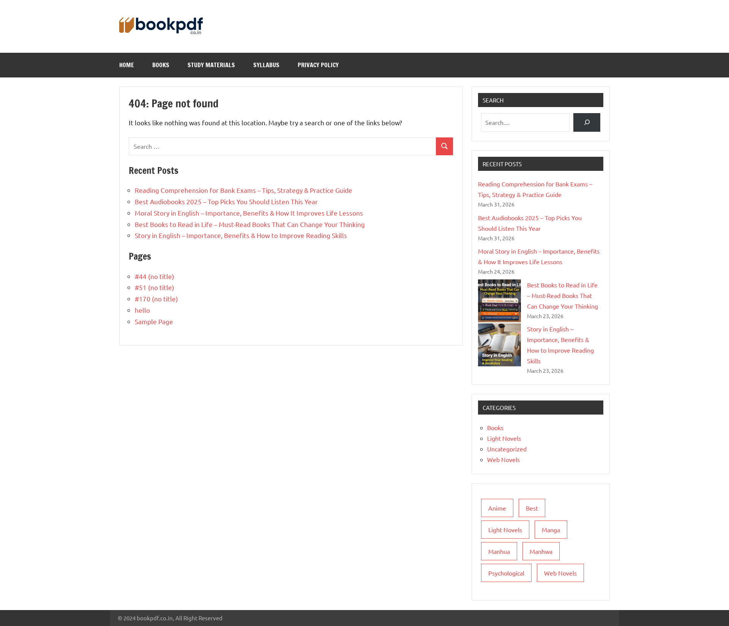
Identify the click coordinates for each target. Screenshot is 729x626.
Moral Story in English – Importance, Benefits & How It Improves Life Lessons (249, 213)
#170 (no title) (156, 299)
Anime (497, 508)
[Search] (586, 122)
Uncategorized (507, 449)
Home (126, 65)
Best (532, 508)
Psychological (506, 573)
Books (160, 65)
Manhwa (541, 551)
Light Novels (504, 438)
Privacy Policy (318, 65)
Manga (551, 529)
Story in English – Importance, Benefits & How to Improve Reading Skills (241, 235)
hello (142, 310)
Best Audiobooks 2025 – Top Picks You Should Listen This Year (226, 201)
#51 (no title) (154, 287)
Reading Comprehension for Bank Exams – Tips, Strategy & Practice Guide (243, 190)
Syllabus (266, 65)
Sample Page (154, 321)
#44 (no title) (154, 276)
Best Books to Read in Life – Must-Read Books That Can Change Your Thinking (250, 224)
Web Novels (503, 459)
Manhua (499, 551)
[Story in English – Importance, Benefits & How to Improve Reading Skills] (499, 344)
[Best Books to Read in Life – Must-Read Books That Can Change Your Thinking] (499, 300)
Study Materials (211, 65)
